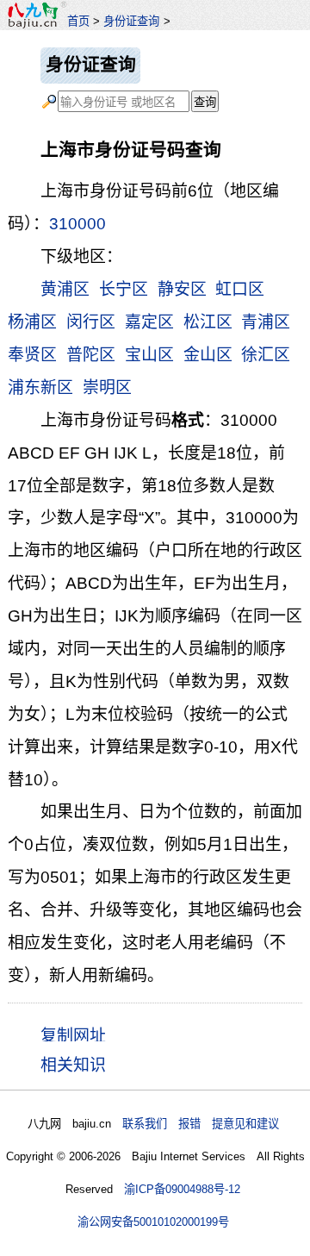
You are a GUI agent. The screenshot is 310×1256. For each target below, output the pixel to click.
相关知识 (73, 1065)
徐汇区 (265, 355)
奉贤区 (32, 355)
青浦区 (265, 322)
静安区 (182, 289)
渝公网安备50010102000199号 (153, 1221)
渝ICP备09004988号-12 (182, 1189)
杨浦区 (32, 322)
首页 (78, 21)
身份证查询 (131, 21)
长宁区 (123, 289)
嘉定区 (149, 322)
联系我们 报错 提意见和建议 (200, 1123)
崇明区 (107, 387)
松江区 (207, 322)
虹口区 (239, 289)
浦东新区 (40, 387)
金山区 (207, 355)
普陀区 (90, 355)
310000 (77, 224)
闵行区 (90, 322)
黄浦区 (65, 289)
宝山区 (149, 355)
